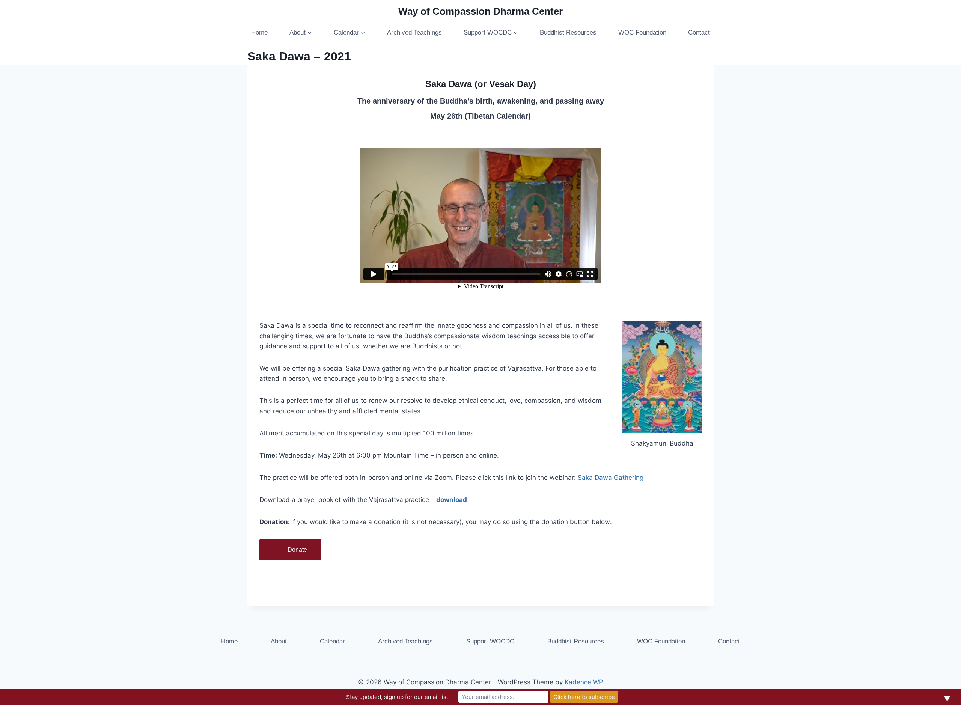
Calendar (332, 641)
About (279, 641)
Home (259, 32)
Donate (297, 550)
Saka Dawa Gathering (610, 477)
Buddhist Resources (568, 32)
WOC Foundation (642, 32)
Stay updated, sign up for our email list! (398, 696)
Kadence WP (584, 682)
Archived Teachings (414, 32)
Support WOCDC (490, 641)
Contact (699, 32)
